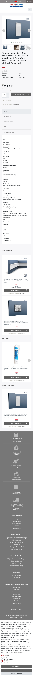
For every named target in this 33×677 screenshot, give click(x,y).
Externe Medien (8, 659)
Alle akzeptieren (16, 666)
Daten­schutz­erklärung (16, 652)
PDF (5, 127)
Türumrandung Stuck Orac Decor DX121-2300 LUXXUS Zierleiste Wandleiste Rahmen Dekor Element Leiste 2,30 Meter (16, 281)
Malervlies (16, 587)
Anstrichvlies (16, 589)
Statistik (6, 657)
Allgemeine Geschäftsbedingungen (17, 538)
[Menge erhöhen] (8, 94)
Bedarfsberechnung (16, 565)
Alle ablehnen (16, 670)
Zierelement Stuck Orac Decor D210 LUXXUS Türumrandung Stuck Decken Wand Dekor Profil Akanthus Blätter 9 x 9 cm (16, 323)
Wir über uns (17, 528)
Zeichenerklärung (16, 561)
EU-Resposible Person (9, 132)
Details (5, 111)
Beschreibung (7, 116)
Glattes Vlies (17, 603)
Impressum (16, 544)
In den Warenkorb (20, 94)
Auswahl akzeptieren (16, 673)
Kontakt (16, 526)
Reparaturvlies (16, 592)
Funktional (7, 663)
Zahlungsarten (16, 521)
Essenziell (6, 655)
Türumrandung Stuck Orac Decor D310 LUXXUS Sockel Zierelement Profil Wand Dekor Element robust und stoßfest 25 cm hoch (15, 415)
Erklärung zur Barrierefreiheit (17, 547)
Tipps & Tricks (16, 563)
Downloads (16, 577)
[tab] (16, 111)
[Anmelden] (3, 1)
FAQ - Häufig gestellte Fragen (16, 559)
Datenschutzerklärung (16, 542)
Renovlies (16, 594)
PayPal (6, 661)
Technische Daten (8, 121)
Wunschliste (7, 100)
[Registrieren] (7, 1)
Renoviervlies (16, 596)
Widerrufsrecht (16, 540)
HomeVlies (16, 598)
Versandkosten (16, 104)
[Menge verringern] (8, 96)
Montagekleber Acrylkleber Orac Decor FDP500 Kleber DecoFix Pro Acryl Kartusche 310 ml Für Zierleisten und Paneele (16, 368)
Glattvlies (16, 601)
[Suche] (30, 9)
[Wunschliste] (24, 1)
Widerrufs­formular (16, 549)
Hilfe (16, 519)
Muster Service (16, 575)
